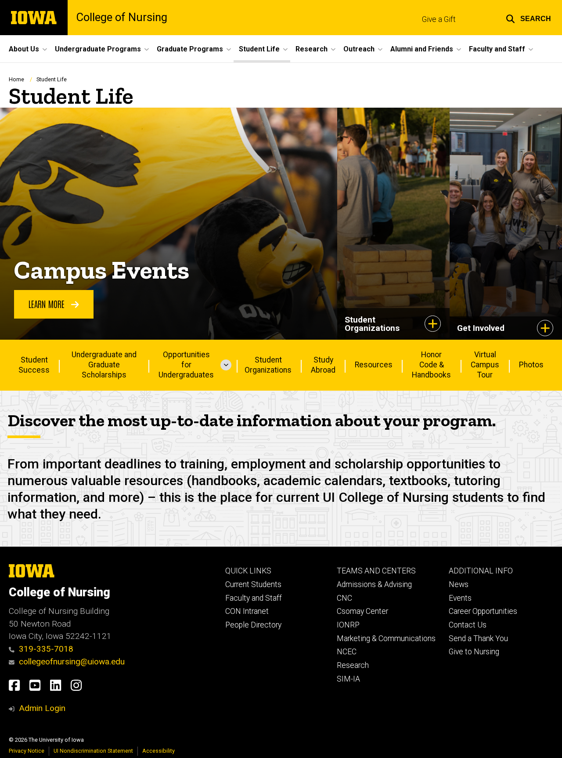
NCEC (347, 651)
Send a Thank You (478, 638)
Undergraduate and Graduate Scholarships (104, 364)
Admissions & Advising (374, 584)
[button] (528, 17)
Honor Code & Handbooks (431, 364)
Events (460, 598)
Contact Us (467, 624)
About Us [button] (24, 49)
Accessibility (158, 750)
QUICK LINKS (248, 570)
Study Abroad (323, 364)
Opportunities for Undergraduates (186, 364)
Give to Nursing (474, 651)
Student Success (34, 364)
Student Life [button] (259, 49)
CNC (344, 598)
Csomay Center (362, 611)
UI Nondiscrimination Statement (93, 750)
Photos (531, 364)
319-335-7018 (46, 649)
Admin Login (42, 708)
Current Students (253, 584)
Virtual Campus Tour (485, 364)
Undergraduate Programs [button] (98, 49)
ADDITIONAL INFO (481, 570)
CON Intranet (247, 611)
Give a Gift (439, 19)
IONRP (348, 624)
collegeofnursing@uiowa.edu (72, 661)
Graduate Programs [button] (190, 49)
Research (353, 665)
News (458, 584)
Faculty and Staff (253, 598)
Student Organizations (268, 364)
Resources (374, 364)
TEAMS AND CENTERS (376, 570)
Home (16, 79)
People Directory (253, 624)
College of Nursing (121, 17)
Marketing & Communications (386, 638)
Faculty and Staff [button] (497, 49)
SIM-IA (348, 679)
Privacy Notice (26, 750)
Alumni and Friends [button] (421, 49)
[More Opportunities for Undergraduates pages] (226, 365)
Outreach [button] (359, 49)
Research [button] (311, 49)
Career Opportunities (483, 611)
